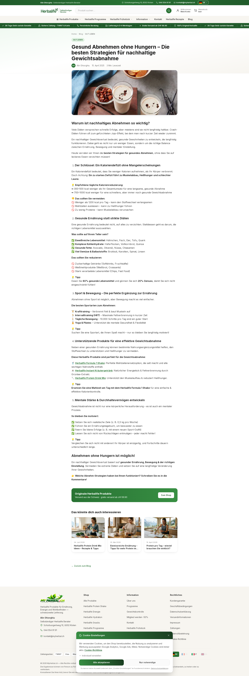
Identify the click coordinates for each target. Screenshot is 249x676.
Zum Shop (166, 495)
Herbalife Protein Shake (95, 606)
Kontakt (158, 19)
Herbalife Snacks (92, 622)
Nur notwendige (147, 662)
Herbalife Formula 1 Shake (90, 363)
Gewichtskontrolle (135, 611)
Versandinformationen (180, 617)
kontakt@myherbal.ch (185, 2)
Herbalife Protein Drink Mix (90, 378)
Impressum (175, 622)
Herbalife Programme (95, 19)
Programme (132, 606)
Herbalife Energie (92, 611)
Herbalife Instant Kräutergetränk (94, 370)
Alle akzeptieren (101, 662)
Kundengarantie (177, 600)
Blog (190, 19)
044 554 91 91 (165, 2)
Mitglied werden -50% (137, 617)
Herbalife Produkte (69, 19)
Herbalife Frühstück (120, 19)
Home (74, 34)
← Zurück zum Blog (81, 566)
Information (142, 19)
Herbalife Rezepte (175, 19)
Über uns (131, 600)
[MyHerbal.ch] (52, 598)
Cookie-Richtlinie (93, 650)
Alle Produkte (90, 600)
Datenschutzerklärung (180, 611)
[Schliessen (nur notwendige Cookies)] (168, 635)
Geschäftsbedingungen (181, 606)
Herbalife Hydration (93, 617)
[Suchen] (168, 10)
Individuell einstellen (91, 655)
